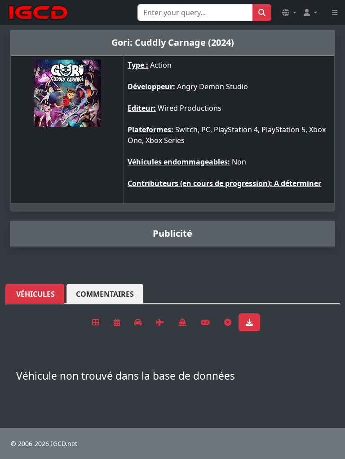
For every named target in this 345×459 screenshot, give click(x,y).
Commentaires (105, 294)
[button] (289, 13)
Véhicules (35, 294)
